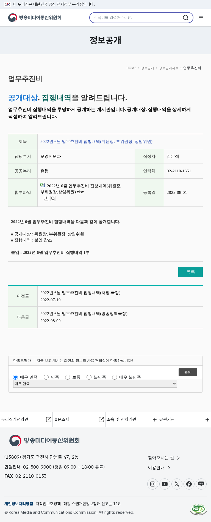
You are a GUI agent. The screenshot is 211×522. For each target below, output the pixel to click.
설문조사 (61, 419)
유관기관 (167, 419)
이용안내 (157, 468)
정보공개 (147, 68)
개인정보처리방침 (18, 503)
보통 (76, 377)
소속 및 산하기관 (121, 419)
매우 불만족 (130, 377)
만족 (55, 377)
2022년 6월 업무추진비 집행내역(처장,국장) (80, 292)
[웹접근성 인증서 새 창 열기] (198, 507)
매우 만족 (29, 377)
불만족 (100, 377)
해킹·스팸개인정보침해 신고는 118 (92, 503)
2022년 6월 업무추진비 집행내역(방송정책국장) (83, 313)
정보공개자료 (169, 68)
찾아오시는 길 (162, 458)
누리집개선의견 (14, 419)
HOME (131, 68)
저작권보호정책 (48, 503)
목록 (190, 272)
